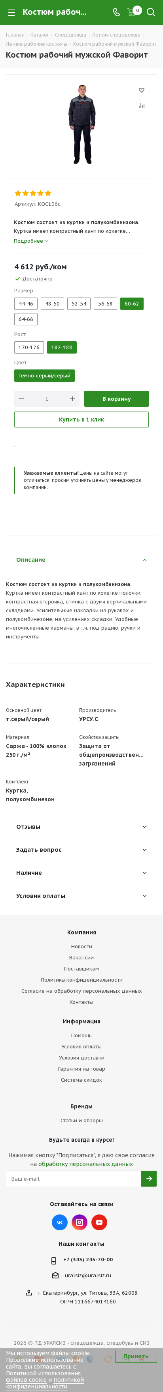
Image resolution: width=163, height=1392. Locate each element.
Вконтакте (60, 1222)
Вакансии (81, 957)
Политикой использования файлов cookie (43, 1377)
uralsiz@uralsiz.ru (88, 1275)
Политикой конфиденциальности (45, 1383)
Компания (81, 932)
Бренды (81, 1106)
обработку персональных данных (85, 1164)
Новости (81, 946)
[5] (48, 193)
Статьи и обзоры (82, 1120)
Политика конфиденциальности (82, 979)
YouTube (99, 1222)
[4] (41, 193)
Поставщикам (81, 968)
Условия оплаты (81, 1046)
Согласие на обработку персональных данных (81, 991)
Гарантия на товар (81, 1068)
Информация (81, 1021)
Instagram (79, 1222)
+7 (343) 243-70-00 (88, 1259)
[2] (26, 193)
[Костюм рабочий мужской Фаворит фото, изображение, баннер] (81, 124)
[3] (33, 193)
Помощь (81, 1035)
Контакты (81, 1002)
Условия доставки (81, 1057)
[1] (18, 193)
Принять (136, 1356)
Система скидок (81, 1080)
